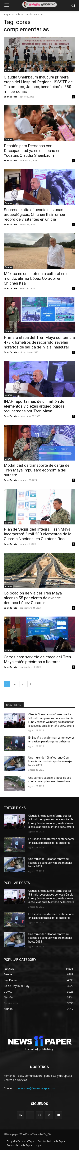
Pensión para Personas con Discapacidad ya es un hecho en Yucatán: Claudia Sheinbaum (32, 151)
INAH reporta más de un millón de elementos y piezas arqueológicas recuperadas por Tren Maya (34, 406)
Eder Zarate (10, 96)
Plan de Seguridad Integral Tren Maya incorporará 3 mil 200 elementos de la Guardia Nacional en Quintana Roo (37, 534)
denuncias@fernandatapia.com (36, 1088)
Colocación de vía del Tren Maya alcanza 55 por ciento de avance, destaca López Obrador (33, 598)
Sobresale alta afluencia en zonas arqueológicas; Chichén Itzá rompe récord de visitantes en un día (34, 214)
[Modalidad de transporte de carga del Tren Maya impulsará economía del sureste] (39, 443)
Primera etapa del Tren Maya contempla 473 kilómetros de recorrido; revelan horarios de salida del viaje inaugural (39, 342)
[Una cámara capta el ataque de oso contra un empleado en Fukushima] (14, 783)
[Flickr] (39, 1115)
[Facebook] (30, 1115)
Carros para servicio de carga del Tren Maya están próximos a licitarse (37, 659)
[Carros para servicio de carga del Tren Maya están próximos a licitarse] (39, 634)
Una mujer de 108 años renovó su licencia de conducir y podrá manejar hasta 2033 (50, 761)
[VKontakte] (58, 1115)
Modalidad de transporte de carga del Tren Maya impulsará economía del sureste (37, 470)
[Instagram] (49, 1115)
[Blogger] (20, 1115)
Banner (8, 70)
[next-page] (30, 684)
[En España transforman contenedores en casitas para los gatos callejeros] (14, 743)
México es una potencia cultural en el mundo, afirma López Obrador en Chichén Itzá (37, 278)
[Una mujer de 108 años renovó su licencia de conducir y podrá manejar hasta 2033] (14, 763)
